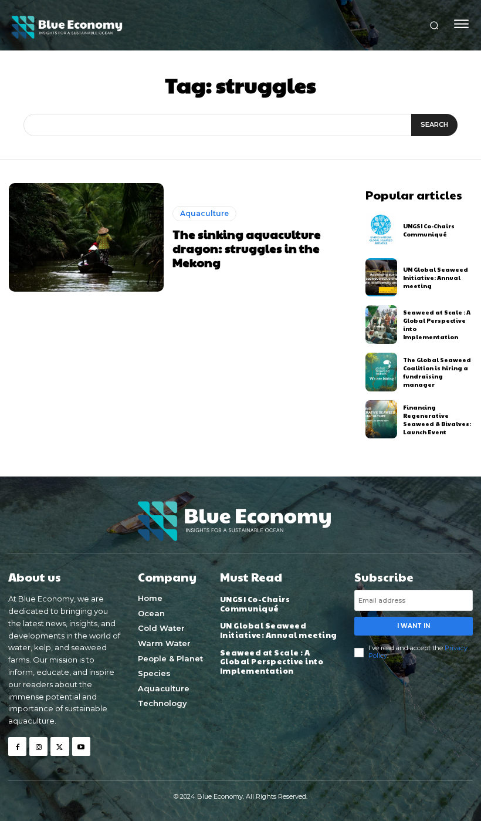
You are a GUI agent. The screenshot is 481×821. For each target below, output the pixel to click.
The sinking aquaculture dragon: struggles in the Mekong (246, 248)
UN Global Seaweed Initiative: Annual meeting (435, 277)
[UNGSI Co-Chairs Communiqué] (381, 230)
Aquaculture (204, 213)
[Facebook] (17, 746)
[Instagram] (38, 746)
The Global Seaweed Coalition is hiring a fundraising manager (437, 372)
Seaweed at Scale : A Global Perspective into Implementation (272, 661)
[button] (434, 25)
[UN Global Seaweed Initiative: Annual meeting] (381, 277)
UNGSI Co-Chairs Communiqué (429, 230)
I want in (413, 626)
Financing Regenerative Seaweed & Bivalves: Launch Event (437, 419)
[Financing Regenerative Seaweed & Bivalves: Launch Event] (381, 419)
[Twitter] (59, 746)
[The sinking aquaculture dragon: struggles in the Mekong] (86, 237)
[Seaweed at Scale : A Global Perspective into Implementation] (381, 324)
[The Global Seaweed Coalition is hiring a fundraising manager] (381, 372)
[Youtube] (81, 746)
